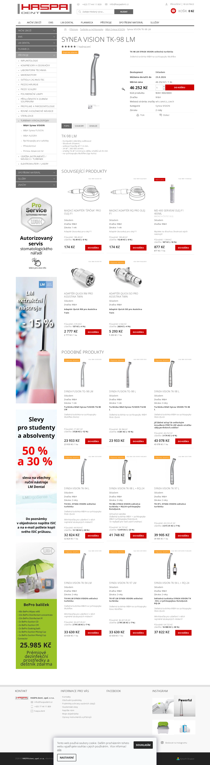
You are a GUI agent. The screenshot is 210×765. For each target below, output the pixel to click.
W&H (158, 97)
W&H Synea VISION (34, 125)
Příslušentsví (29, 145)
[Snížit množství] (163, 89)
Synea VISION (163, 105)
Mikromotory (29, 74)
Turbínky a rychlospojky (35, 120)
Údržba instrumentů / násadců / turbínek (33, 158)
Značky (22, 184)
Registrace (188, 4)
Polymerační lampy (32, 94)
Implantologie (29, 60)
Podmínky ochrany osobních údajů (78, 703)
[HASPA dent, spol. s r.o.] (44, 9)
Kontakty (66, 696)
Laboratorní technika (33, 70)
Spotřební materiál (131, 22)
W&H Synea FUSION (33, 130)
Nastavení (67, 757)
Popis (66, 126)
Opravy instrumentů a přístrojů (76, 717)
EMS (51, 22)
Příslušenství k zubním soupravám (34, 100)
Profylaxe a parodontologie (38, 106)
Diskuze (93, 126)
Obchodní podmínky (71, 700)
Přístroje (106, 22)
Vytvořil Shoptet (187, 758)
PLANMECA (87, 22)
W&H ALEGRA (30, 135)
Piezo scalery (28, 89)
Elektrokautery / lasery (34, 163)
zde (59, 749)
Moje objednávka (70, 713)
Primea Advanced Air (33, 151)
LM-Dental (67, 22)
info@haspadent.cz (43, 702)
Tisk (142, 115)
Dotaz (166, 115)
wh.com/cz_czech (165, 101)
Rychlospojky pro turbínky (36, 140)
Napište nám (68, 710)
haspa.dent (39, 711)
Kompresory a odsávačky (35, 65)
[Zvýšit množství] (163, 86)
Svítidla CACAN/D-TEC (32, 79)
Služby (155, 22)
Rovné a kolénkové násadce (37, 111)
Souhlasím (143, 745)
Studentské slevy (70, 707)
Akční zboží (34, 22)
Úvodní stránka (19, 22)
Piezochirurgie (29, 84)
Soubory (79, 126)
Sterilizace (27, 115)
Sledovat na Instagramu (176, 742)
